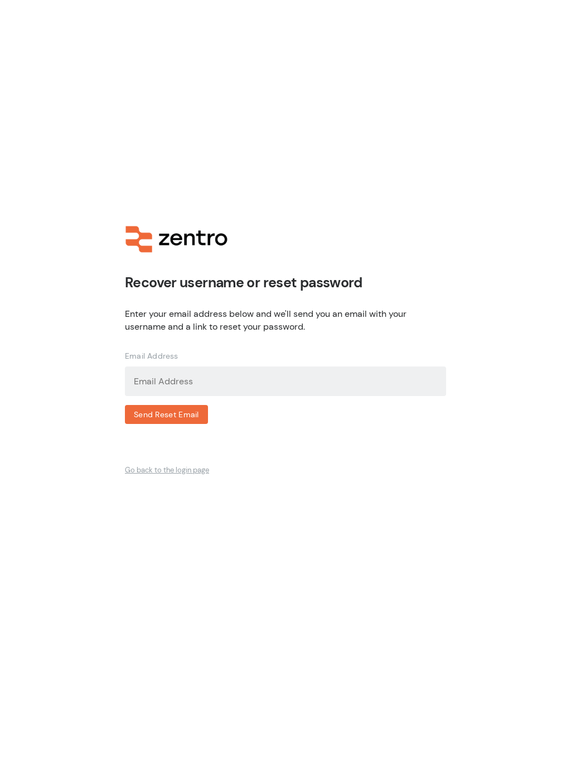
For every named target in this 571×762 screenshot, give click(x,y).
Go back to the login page (167, 470)
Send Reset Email (166, 414)
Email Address (151, 356)
